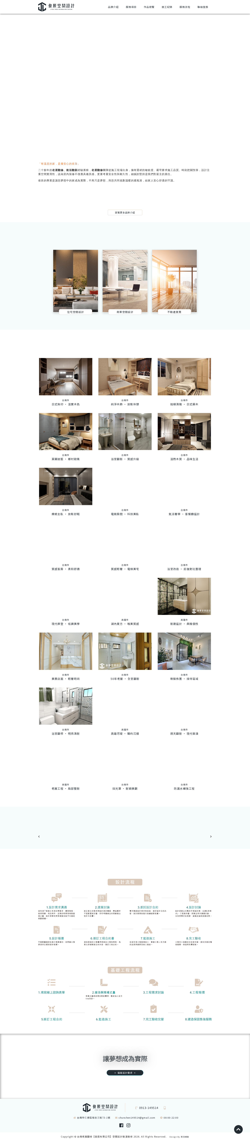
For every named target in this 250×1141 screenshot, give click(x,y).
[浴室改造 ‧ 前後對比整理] (184, 541)
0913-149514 (148, 1108)
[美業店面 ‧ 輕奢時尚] (65, 651)
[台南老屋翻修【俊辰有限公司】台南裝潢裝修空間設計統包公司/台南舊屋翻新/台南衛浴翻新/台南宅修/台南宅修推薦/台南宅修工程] (56, 6)
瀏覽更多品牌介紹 (125, 212)
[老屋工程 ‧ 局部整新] (65, 761)
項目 (131, 7)
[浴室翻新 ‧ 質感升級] (125, 431)
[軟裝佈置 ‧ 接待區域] (184, 651)
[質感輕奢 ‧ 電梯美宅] (125, 541)
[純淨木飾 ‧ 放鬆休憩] (125, 376)
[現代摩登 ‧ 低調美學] (65, 596)
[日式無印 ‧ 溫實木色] (65, 376)
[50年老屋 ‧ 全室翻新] (125, 651)
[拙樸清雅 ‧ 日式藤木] (184, 376)
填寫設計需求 (125, 1072)
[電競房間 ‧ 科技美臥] (125, 486)
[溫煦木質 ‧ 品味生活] (184, 431)
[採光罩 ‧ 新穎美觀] (125, 761)
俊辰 (202, 7)
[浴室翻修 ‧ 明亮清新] (65, 706)
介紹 (113, 7)
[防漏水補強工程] (184, 761)
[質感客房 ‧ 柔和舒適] (65, 541)
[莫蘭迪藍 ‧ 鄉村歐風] (65, 431)
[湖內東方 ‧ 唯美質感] (125, 596)
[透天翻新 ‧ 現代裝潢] (184, 706)
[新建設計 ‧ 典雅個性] (184, 596)
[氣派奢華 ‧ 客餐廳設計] (184, 486)
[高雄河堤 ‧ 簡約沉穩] (125, 706)
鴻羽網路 (185, 1136)
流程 (185, 7)
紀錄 (167, 7)
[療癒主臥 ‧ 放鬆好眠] (65, 486)
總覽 (149, 7)
